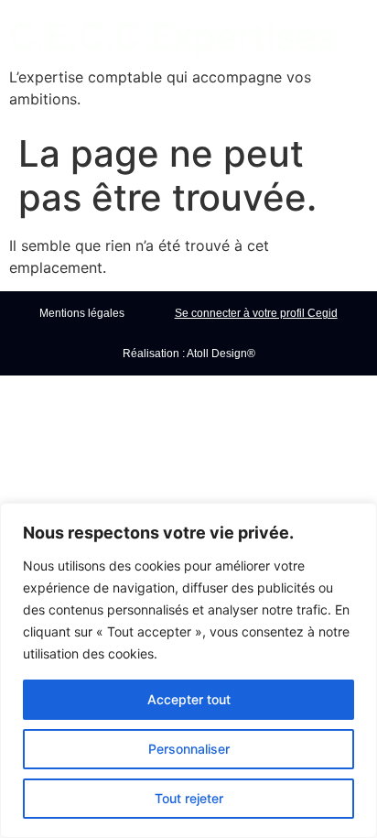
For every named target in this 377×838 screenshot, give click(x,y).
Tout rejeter (189, 798)
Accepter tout (189, 699)
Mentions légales (81, 313)
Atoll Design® (221, 353)
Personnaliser (189, 748)
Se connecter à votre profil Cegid (256, 313)
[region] (188, 670)
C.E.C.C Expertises (172, 36)
